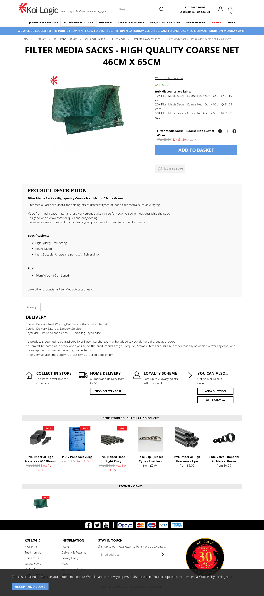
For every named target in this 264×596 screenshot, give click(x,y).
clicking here (223, 576)
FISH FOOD (105, 22)
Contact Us (32, 558)
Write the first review (169, 78)
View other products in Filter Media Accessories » (60, 289)
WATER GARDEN (195, 22)
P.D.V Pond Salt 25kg (77, 457)
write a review (215, 400)
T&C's (65, 547)
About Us (31, 547)
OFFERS (216, 22)
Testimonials (33, 552)
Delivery (31, 307)
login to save (173, 168)
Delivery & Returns (73, 552)
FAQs (64, 563)
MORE (231, 22)
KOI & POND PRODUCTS (78, 22)
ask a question (215, 391)
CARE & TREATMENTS (131, 22)
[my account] (220, 10)
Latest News (33, 563)
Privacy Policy (70, 558)
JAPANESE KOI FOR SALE (43, 22)
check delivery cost (108, 391)
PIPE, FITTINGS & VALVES (165, 22)
